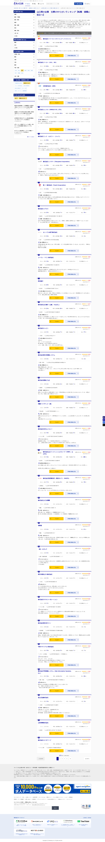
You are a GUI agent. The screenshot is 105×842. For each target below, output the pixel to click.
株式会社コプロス (43, 209)
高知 (22, 73)
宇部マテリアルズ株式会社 (46, 647)
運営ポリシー (49, 797)
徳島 (32, 70)
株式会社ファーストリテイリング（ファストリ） (57, 39)
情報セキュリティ (61, 799)
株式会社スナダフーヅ (44, 740)
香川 (16, 73)
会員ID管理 (35, 797)
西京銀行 (40, 281)
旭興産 (40, 525)
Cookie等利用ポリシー (52, 799)
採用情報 (89, 817)
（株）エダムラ (42, 549)
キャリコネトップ (17, 797)
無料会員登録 (79, 3)
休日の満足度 (26, 85)
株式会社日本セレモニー (45, 429)
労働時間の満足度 (18, 83)
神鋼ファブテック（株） (45, 404)
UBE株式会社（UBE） (49, 86)
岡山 (19, 70)
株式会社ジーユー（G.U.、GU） (47, 62)
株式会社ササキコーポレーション (48, 599)
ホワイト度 (24, 88)
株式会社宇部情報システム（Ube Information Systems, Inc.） (54, 672)
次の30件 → (87, 758)
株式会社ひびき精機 (44, 500)
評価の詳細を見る (72, 55)
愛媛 (19, 73)
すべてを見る (31, 136)
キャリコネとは (42, 797)
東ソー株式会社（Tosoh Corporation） (55, 185)
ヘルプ (66, 797)
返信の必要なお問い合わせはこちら (38, 804)
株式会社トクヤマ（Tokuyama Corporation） (56, 161)
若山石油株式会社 (43, 697)
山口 (16, 98)
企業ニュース (28, 797)
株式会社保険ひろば (44, 380)
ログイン (88, 3)
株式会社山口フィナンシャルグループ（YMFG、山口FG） (58, 453)
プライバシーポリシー (41, 799)
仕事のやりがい (22, 98)
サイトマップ (69, 799)
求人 (35, 3)
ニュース (42, 3)
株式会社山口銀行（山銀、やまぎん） (49, 305)
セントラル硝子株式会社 (50, 232)
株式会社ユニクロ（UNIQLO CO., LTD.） (50, 109)
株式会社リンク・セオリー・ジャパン (49, 136)
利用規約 (71, 797)
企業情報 (34, 799)
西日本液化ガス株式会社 (45, 574)
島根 (25, 70)
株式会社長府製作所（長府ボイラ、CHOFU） (56, 478)
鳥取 (29, 70)
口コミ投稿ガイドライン (58, 797)
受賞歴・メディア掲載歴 (19, 799)
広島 (16, 70)
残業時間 (24, 90)
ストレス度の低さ (18, 85)
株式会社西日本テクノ (44, 623)
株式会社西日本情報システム (46, 355)
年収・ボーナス (18, 90)
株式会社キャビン (43, 328)
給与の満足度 (17, 88)
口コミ (28, 3)
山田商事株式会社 (43, 723)
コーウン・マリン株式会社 (46, 257)
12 (70, 758)
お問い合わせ (27, 799)
